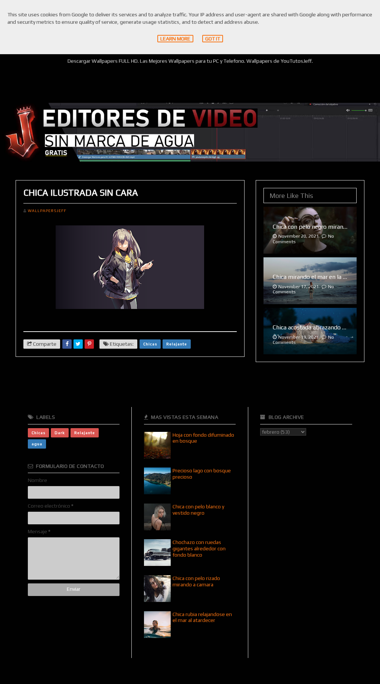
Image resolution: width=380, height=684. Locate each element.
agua (37, 444)
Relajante (176, 344)
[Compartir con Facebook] (67, 344)
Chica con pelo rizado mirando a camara (196, 581)
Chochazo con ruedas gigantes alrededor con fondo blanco (199, 548)
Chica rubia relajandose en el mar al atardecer (202, 617)
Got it (212, 39)
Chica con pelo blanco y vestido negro (198, 510)
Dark (60, 432)
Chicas (150, 344)
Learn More (175, 39)
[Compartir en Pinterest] (89, 344)
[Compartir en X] (78, 344)
